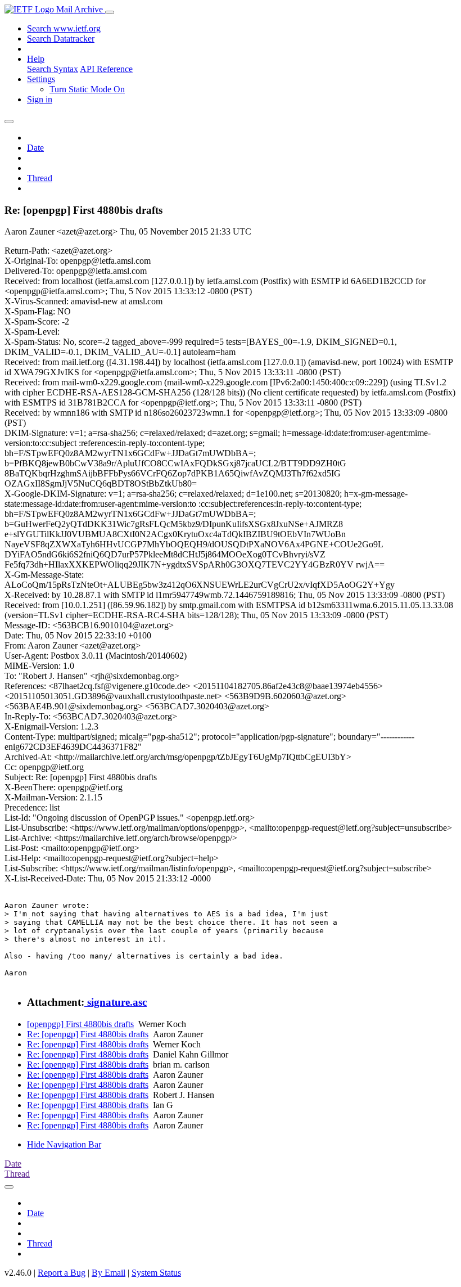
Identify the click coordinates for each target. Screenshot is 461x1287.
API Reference (106, 69)
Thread (39, 178)
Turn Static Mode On (87, 89)
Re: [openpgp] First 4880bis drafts (87, 1034)
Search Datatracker (60, 38)
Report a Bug (61, 1272)
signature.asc (115, 1002)
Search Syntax (52, 69)
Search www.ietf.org (64, 28)
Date (35, 147)
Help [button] (35, 59)
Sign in (39, 99)
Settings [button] (41, 79)
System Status (156, 1272)
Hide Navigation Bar (64, 1144)
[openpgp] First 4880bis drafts (80, 1024)
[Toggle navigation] (109, 12)
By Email (108, 1272)
